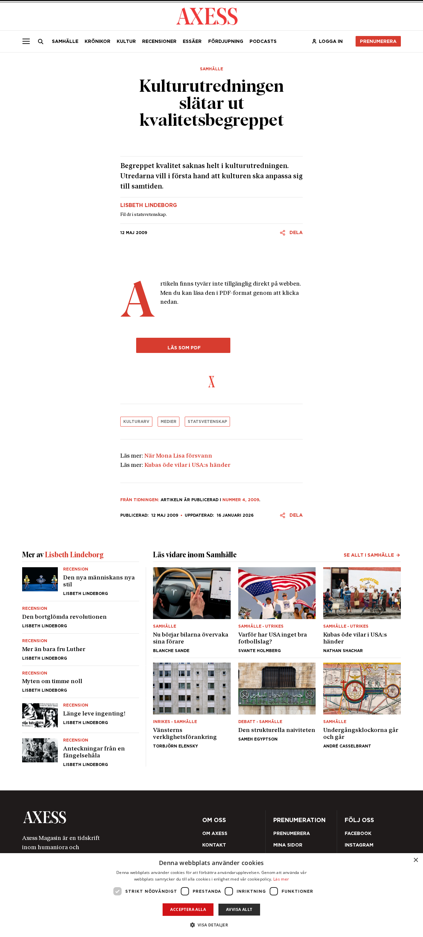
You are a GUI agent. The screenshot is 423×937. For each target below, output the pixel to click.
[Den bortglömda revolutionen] (80, 617)
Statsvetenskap (207, 421)
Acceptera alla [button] (188, 909)
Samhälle (65, 41)
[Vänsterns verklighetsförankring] (192, 705)
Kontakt (214, 845)
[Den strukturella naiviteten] (277, 705)
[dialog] (211, 895)
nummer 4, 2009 (240, 499)
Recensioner (159, 41)
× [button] (415, 860)
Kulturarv (136, 421)
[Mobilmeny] (26, 41)
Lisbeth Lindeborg (148, 205)
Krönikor (97, 41)
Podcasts (263, 41)
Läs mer (281, 879)
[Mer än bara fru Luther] (80, 650)
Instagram (359, 845)
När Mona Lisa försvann (178, 456)
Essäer (192, 41)
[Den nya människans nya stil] (80, 584)
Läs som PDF (183, 347)
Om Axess (214, 833)
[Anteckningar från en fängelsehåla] (80, 750)
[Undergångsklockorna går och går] (362, 705)
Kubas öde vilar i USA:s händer (187, 465)
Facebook (358, 833)
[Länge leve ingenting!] (80, 715)
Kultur (126, 41)
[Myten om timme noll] (80, 682)
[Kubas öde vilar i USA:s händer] (362, 610)
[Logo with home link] (97, 817)
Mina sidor (287, 845)
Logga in (331, 41)
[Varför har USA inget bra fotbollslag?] (277, 610)
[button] (211, 925)
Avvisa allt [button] (239, 909)
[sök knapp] (41, 42)
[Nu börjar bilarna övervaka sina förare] (192, 610)
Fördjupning (225, 41)
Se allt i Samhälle (369, 555)
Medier (168, 421)
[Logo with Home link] (207, 15)
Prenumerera (378, 41)
